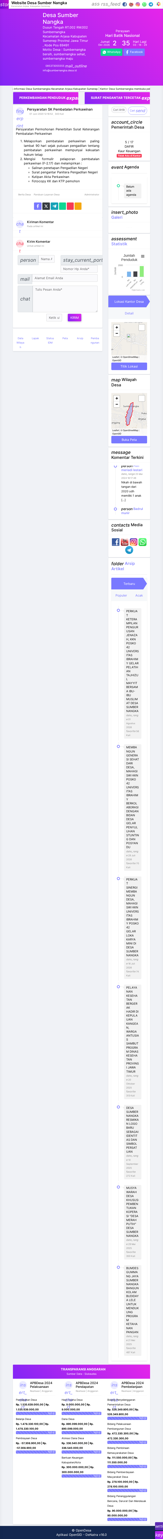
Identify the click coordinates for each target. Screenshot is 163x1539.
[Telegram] (151, 4)
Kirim (74, 318)
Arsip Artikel (123, 566)
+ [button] (116, 327)
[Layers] (142, 327)
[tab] (129, 301)
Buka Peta (129, 440)
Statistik (119, 243)
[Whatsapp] (62, 205)
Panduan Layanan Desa (46, 194)
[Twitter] (46, 205)
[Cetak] (78, 205)
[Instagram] (138, 4)
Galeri (116, 217)
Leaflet (115, 356)
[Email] (70, 205)
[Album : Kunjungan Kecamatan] (130, 228)
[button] (95, 4)
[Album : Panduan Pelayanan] (129, 228)
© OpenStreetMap (129, 356)
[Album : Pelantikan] (127, 228)
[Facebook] (124, 4)
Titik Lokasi (129, 366)
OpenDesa (83, 1530)
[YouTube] (131, 4)
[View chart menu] (142, 256)
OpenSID (116, 360)
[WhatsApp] (144, 4)
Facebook (136, 52)
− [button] (116, 333)
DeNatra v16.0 (96, 1535)
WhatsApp (113, 52)
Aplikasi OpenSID (69, 1535)
